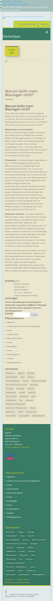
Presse (9, 342)
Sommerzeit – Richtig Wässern (16, 408)
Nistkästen (31, 392)
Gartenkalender (27, 24)
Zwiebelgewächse (14, 362)
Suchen (34, 315)
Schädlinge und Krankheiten (15, 404)
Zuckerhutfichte (24, 416)
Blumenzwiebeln (11, 377)
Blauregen (31, 373)
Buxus (22, 377)
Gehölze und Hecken (39, 381)
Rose (21, 400)
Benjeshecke (10, 373)
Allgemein (9, 99)
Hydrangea (20, 389)
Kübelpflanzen (11, 392)
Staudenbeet (10, 412)
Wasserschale (11, 416)
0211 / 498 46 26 (15, 1)
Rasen (33, 396)
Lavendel (22, 392)
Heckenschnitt (12, 334)
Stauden (10, 358)
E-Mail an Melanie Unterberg (26, 295)
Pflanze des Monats (15, 338)
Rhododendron (11, 400)
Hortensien (10, 389)
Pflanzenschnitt (11, 396)
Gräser (9, 330)
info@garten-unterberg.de (18, 4)
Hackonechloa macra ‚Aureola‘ (16, 385)
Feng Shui (31, 377)
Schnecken (29, 400)
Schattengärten (13, 354)
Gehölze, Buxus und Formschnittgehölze (23, 326)
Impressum (22, 579)
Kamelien (30, 389)
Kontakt (9, 579)
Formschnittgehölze (13, 381)
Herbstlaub (34, 385)
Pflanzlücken (24, 396)
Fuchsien (26, 381)
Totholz (20, 412)
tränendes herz (31, 412)
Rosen (9, 350)
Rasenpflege (12, 346)
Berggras (21, 373)
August (44, 24)
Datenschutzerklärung (17, 582)
